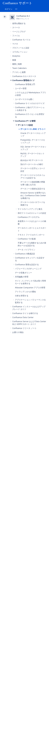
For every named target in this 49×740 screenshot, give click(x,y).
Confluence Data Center (22, 317)
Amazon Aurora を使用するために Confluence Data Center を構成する (33, 195)
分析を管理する (21, 295)
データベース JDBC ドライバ (32, 129)
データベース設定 (25, 125)
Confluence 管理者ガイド (23, 80)
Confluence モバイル (21, 39)
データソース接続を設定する (32, 188)
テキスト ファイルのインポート (31, 235)
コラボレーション (19, 52)
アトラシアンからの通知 (25, 291)
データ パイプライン (26, 249)
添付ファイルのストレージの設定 (32, 213)
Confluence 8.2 (23, 16)
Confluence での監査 (27, 239)
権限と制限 (17, 64)
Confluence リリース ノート (24, 328)
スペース (16, 27)
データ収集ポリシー (23, 272)
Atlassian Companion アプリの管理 (30, 287)
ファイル (16, 35)
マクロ (15, 44)
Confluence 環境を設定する (27, 264)
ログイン (8, 9)
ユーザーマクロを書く (24, 99)
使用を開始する (19, 23)
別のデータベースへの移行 (31, 164)
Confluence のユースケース (24, 76)
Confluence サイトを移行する (25, 313)
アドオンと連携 (19, 72)
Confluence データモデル (29, 217)
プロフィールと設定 (20, 48)
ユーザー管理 (20, 88)
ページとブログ (19, 31)
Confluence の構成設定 (25, 253)
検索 (14, 60)
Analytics (16, 56)
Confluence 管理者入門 (25, 84)
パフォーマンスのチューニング (28, 268)
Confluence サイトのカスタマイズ (30, 103)
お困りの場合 (18, 332)
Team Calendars (19, 68)
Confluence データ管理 (25, 121)
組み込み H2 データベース (31, 160)
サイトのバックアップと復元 (30, 209)
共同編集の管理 (21, 277)
